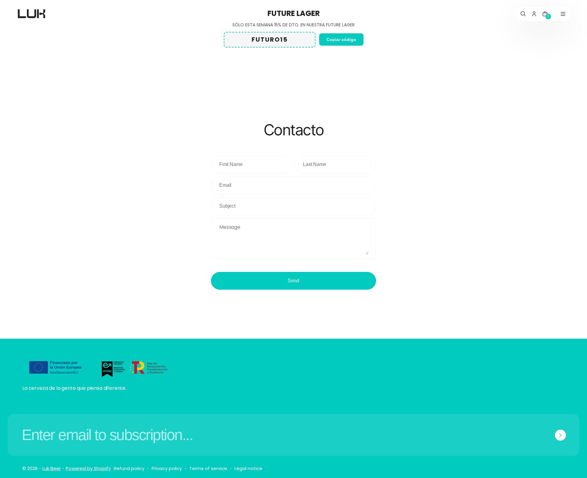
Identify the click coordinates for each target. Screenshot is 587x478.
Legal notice (248, 468)
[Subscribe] (560, 435)
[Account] (534, 13)
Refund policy (129, 468)
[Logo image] (31, 14)
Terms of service (208, 468)
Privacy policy (167, 468)
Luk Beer (51, 468)
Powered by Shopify (88, 468)
